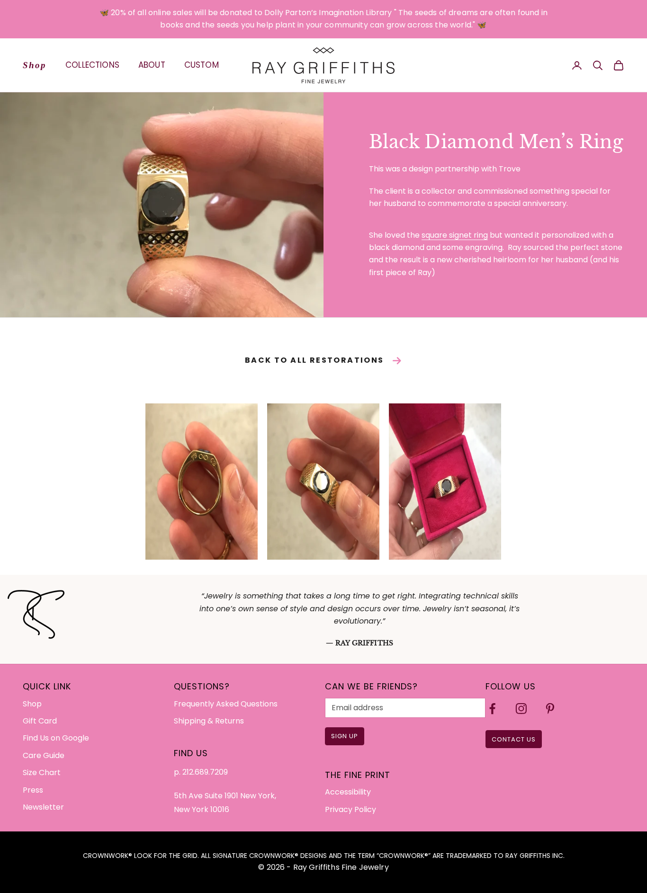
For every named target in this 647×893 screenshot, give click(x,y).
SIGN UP (344, 736)
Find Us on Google (56, 737)
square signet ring (455, 235)
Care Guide (43, 755)
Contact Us (514, 739)
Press (33, 790)
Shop (34, 65)
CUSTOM (201, 65)
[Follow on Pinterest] (550, 708)
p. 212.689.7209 (201, 772)
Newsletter (43, 807)
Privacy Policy (350, 809)
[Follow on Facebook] (492, 708)
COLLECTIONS (92, 65)
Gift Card (40, 720)
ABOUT (151, 65)
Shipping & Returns (209, 720)
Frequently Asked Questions (226, 703)
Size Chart (42, 772)
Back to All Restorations (314, 360)
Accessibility (348, 791)
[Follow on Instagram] (521, 708)
